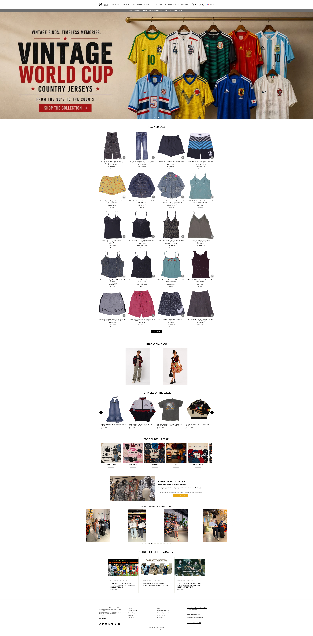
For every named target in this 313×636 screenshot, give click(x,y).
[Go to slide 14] (161, 543)
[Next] (212, 455)
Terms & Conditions (132, 610)
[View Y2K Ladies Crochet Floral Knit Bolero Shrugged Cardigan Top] (173, 359)
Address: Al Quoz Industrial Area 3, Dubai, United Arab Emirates (197, 608)
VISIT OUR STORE (180, 495)
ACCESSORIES (183, 4)
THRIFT (162, 4)
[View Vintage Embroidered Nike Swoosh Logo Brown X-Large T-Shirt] (138, 358)
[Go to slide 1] (142, 543)
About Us (130, 608)
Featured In (131, 617)
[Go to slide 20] (170, 543)
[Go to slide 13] (160, 543)
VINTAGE (126, 4)
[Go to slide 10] (155, 543)
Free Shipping (160, 617)
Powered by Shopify (156, 629)
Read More (113, 589)
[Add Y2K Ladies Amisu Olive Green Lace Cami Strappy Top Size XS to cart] (212, 236)
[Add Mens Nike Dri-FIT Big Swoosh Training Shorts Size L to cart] (182, 315)
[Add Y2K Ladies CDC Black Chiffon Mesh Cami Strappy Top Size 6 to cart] (124, 236)
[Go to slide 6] (149, 543)
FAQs (158, 608)
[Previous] (101, 455)
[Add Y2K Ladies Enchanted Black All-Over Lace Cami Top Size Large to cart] (153, 276)
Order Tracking (161, 615)
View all (156, 331)
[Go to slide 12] (158, 543)
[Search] (196, 4)
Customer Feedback (162, 620)
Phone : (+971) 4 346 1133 (193, 620)
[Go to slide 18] (167, 543)
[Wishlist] (199, 4)
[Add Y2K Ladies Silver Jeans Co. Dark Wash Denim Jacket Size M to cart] (153, 197)
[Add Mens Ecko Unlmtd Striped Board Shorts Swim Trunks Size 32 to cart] (212, 157)
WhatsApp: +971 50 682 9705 (194, 622)
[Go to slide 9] (154, 543)
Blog (129, 620)
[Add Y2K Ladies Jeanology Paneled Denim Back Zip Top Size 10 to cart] (124, 276)
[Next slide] (212, 412)
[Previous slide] (101, 412)
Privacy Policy (131, 612)
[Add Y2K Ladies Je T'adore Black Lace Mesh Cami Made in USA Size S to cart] (153, 236)
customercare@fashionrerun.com (195, 617)
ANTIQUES (116, 4)
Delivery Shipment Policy (163, 612)
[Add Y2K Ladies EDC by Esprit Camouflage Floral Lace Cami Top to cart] (182, 236)
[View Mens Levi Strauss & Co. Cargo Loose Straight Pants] (138, 368)
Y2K (154, 4)
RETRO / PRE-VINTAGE (141, 4)
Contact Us (131, 615)
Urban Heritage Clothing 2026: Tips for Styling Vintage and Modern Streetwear (189, 585)
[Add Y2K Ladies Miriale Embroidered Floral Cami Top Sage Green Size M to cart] (182, 276)
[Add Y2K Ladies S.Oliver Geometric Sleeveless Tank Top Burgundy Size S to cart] (212, 276)
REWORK (171, 4)
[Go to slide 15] (163, 543)
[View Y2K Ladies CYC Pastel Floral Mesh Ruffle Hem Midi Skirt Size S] (175, 366)
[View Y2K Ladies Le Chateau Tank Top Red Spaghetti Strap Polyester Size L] (175, 361)
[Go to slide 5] (148, 543)
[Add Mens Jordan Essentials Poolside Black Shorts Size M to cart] (182, 157)
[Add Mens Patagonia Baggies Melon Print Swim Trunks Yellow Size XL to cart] (124, 197)
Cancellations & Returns (163, 610)
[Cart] (203, 4)
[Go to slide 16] (164, 543)
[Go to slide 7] (151, 543)
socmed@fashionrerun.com (193, 614)
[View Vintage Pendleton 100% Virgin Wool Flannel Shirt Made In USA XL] (136, 359)
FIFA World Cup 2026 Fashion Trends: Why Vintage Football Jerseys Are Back (122, 585)
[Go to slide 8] (152, 543)
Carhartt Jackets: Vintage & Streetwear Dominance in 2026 (155, 584)
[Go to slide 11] (157, 543)
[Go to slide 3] (145, 543)
